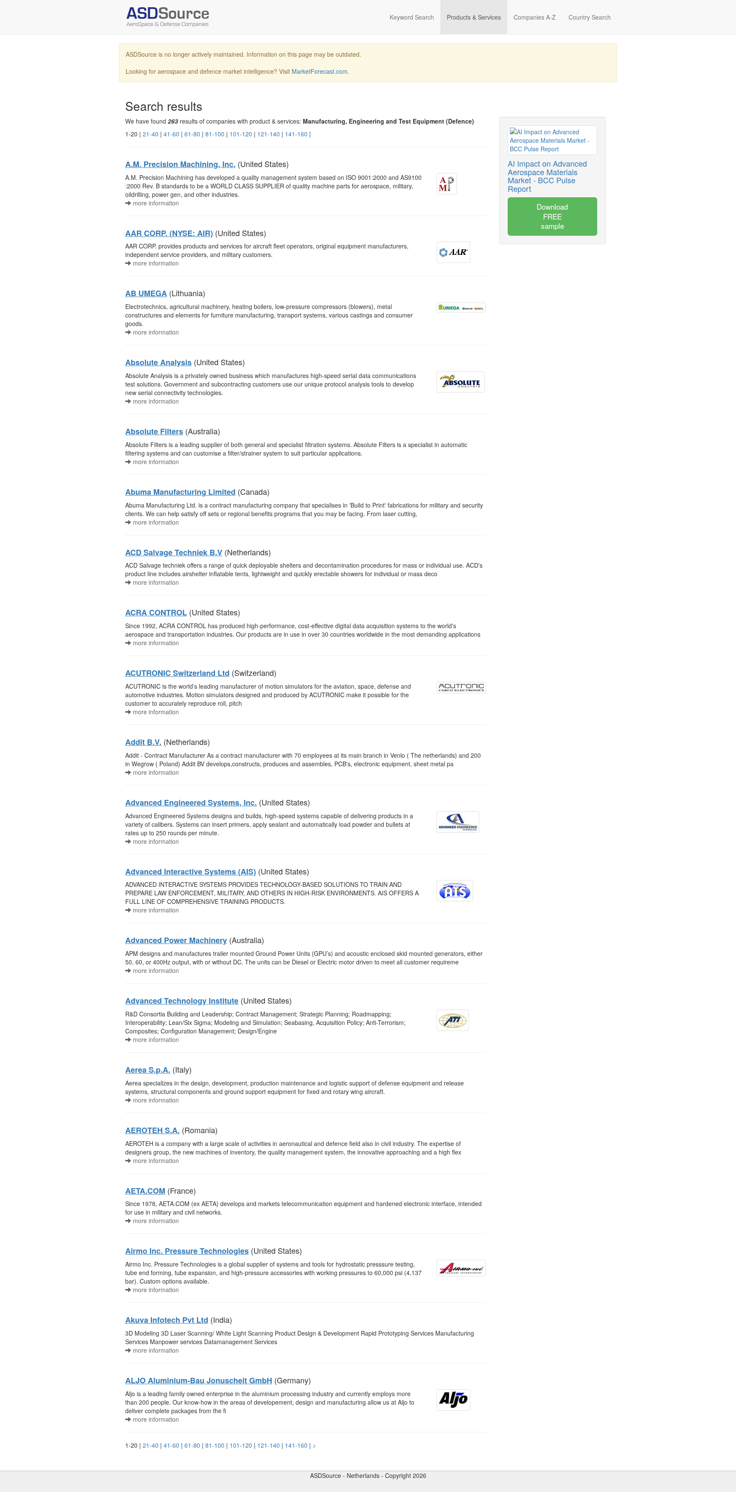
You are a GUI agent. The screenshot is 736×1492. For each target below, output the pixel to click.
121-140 (268, 134)
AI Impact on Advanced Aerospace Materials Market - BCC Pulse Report (547, 176)
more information (155, 203)
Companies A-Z (535, 17)
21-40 (150, 134)
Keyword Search (412, 17)
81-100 (214, 134)
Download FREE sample (552, 216)
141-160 (296, 134)
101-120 (241, 134)
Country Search (590, 17)
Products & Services (474, 17)
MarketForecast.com (320, 71)
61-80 (192, 134)
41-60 (171, 134)
